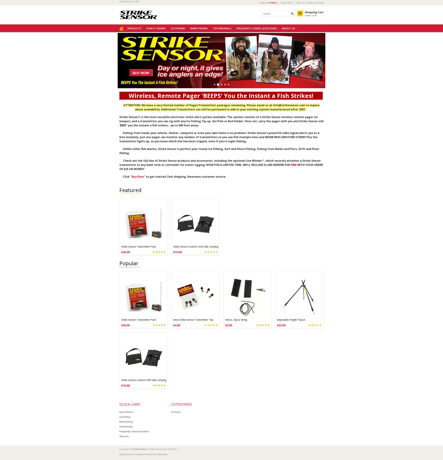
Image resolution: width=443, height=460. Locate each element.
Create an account (315, 3)
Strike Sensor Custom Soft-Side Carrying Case (195, 248)
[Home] (121, 28)
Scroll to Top (439, 439)
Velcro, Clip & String (236, 319)
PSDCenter (162, 454)
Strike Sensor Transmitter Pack (138, 246)
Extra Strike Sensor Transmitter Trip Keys (193, 321)
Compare (268, 3)
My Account (286, 3)
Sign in (299, 3)
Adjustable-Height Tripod (291, 319)
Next (3, 60)
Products (134, 28)
